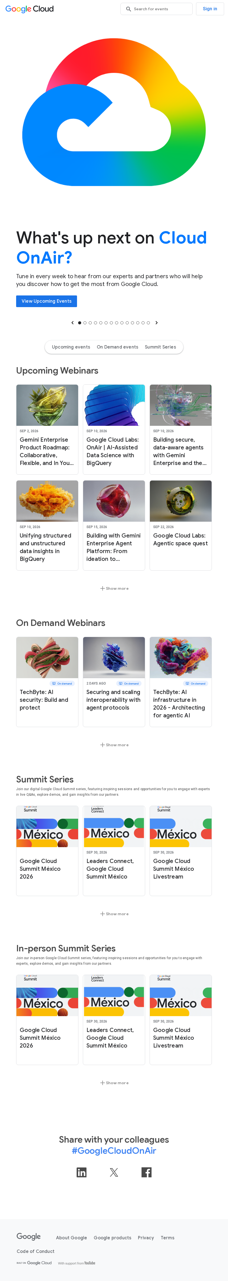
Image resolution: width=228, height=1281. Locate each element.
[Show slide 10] (127, 322)
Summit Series (160, 347)
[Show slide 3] (90, 322)
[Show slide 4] (95, 322)
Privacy (146, 1238)
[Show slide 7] (111, 322)
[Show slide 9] (121, 322)
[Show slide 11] (132, 322)
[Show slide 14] (148, 322)
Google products (112, 1238)
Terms (167, 1238)
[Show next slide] (156, 322)
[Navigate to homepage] (31, 9)
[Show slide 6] (106, 322)
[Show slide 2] (84, 322)
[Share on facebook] (147, 1172)
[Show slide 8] (116, 322)
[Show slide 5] (100, 322)
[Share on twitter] (114, 1172)
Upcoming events (71, 347)
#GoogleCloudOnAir (114, 1150)
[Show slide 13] (143, 322)
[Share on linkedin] (81, 1172)
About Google (71, 1238)
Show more (114, 588)
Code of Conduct (35, 1251)
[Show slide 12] (137, 322)
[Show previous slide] (72, 322)
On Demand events (117, 347)
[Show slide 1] (79, 322)
